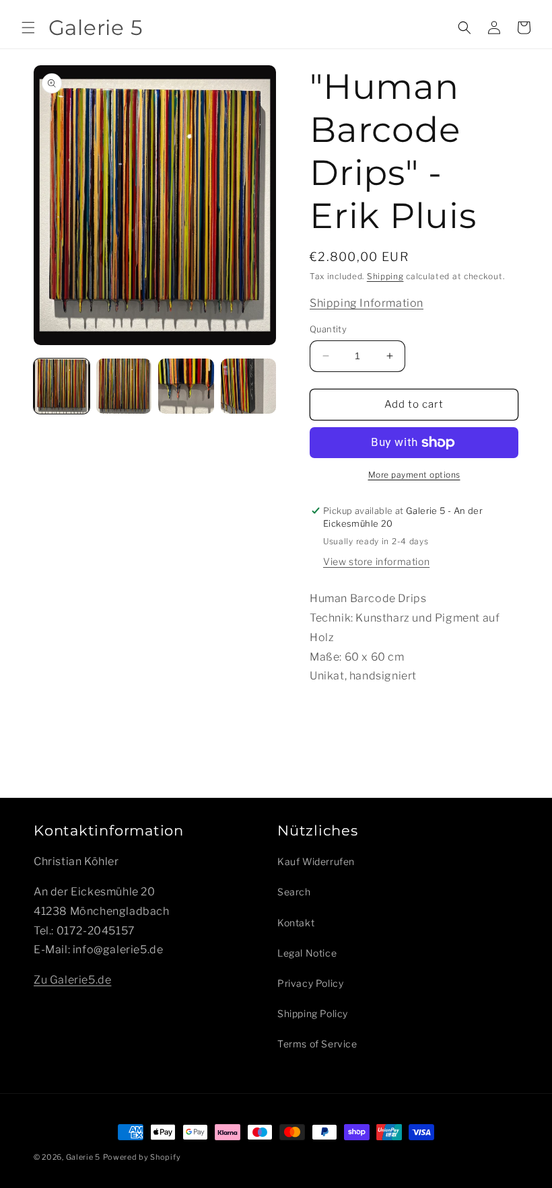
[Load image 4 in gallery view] (249, 386)
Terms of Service (317, 1043)
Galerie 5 (83, 1157)
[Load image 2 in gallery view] (124, 386)
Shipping (385, 276)
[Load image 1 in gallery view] (62, 386)
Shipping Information (366, 303)
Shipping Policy (312, 1013)
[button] (28, 27)
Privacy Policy (310, 983)
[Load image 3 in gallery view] (186, 386)
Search (294, 891)
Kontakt (295, 922)
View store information (376, 561)
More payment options (414, 475)
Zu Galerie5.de (72, 979)
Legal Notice (307, 953)
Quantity (328, 329)
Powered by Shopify (142, 1157)
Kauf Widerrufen (316, 861)
